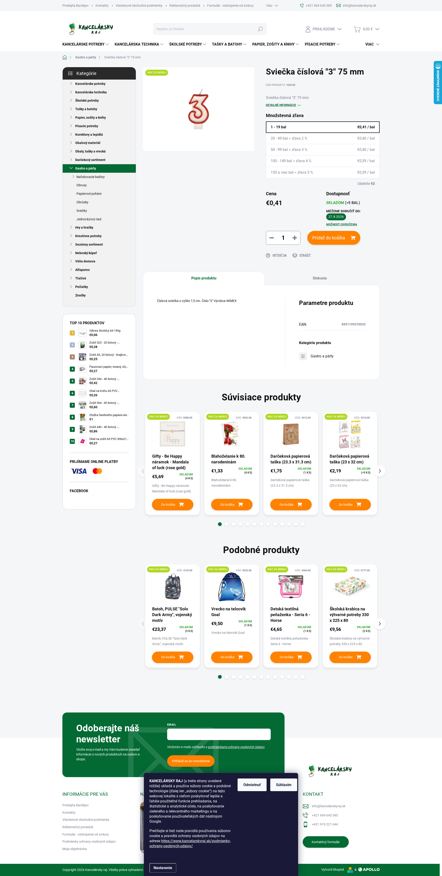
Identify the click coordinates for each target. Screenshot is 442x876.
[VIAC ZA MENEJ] (172, 434)
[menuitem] (86, 44)
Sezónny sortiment (89, 244)
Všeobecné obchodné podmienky (139, 5)
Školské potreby (87, 100)
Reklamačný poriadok (184, 5)
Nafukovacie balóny (90, 177)
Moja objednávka (74, 849)
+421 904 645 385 (325, 815)
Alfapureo (82, 270)
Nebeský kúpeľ (86, 253)
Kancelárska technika (91, 92)
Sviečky (81, 211)
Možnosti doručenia (341, 224)
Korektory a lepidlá (89, 134)
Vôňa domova (85, 261)
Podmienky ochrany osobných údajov (89, 841)
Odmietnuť (252, 785)
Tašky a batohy (86, 109)
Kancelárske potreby (90, 84)
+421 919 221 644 (325, 824)
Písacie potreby (86, 126)
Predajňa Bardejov (75, 5)
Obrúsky (82, 202)
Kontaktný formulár (326, 842)
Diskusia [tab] (320, 278)
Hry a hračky (84, 227)
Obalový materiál (87, 143)
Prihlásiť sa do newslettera (191, 761)
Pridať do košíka (328, 238)
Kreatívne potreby (88, 236)
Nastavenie (163, 868)
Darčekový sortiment (90, 160)
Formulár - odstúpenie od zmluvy (230, 5)
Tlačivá (80, 278)
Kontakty (102, 5)
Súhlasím (283, 785)
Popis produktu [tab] (203, 278)
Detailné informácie (281, 105)
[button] (219, 524)
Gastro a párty (85, 168)
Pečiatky (81, 287)
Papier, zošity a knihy (90, 117)
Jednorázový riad (88, 219)
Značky (80, 295)
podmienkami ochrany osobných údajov (236, 747)
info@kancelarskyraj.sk (328, 806)
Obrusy (81, 185)
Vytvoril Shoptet (332, 869)
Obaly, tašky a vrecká (90, 151)
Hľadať (260, 29)
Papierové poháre (89, 193)
